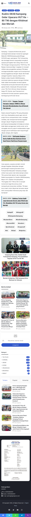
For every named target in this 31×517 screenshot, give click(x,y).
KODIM (4, 10)
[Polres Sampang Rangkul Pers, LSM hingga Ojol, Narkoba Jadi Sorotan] (8, 295)
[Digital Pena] (14, 3)
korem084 (11, 223)
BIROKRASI (5, 370)
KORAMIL (5, 359)
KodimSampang (22, 219)
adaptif (10, 212)
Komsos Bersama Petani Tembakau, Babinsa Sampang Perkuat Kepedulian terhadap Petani (21, 323)
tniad (14, 230)
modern (21, 223)
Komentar (25, 380)
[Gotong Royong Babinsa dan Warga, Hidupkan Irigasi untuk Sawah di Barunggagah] (6, 428)
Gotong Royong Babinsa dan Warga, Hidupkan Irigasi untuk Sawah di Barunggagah (21, 427)
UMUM (17, 10)
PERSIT (4, 373)
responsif (22, 227)
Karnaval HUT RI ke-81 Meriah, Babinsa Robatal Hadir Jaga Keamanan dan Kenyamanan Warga (7, 323)
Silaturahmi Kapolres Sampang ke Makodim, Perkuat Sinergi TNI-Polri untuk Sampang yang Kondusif (22, 303)
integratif (20, 212)
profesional (10, 227)
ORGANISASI (6, 368)
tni (7, 230)
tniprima (22, 230)
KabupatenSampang (16, 216)
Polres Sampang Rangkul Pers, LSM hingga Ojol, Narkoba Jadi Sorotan (20, 387)
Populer (15, 380)
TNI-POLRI (10, 10)
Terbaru (5, 380)
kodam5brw (8, 219)
